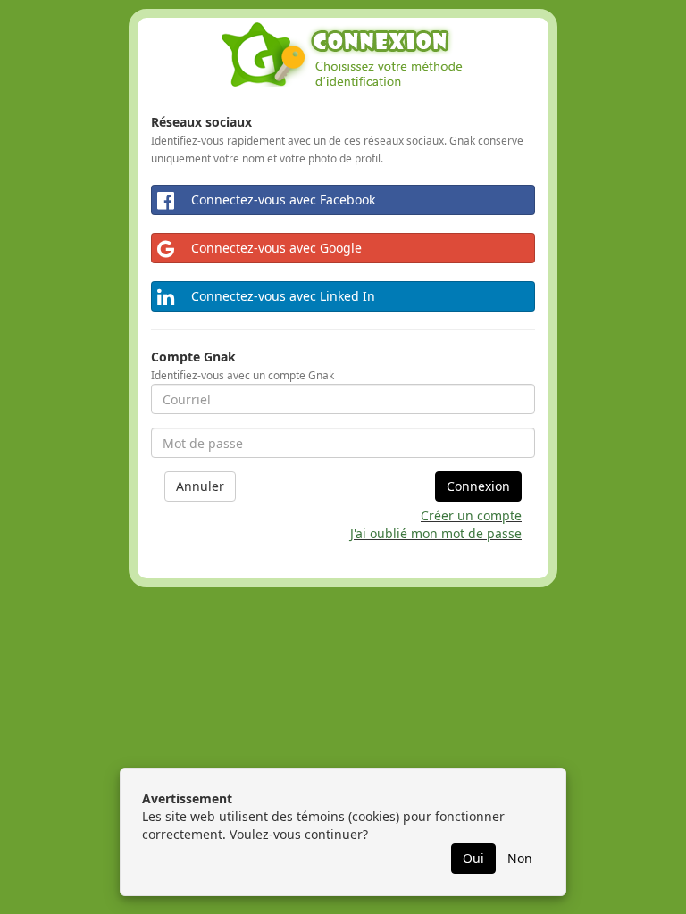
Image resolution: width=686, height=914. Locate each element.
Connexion (478, 486)
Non (519, 858)
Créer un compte (471, 515)
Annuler (200, 486)
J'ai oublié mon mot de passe (436, 533)
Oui (473, 858)
